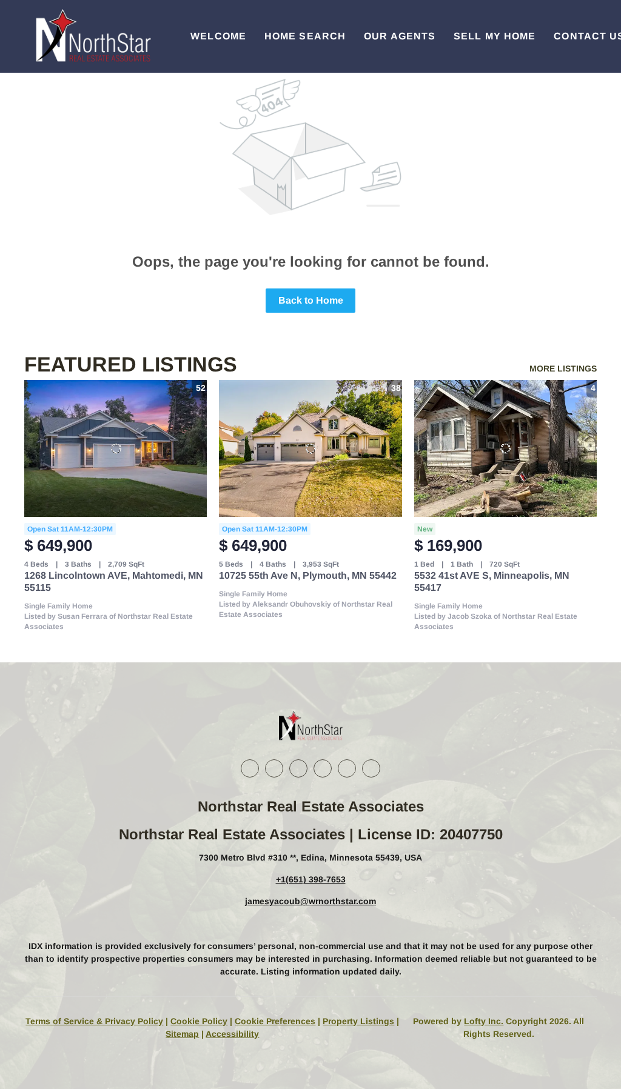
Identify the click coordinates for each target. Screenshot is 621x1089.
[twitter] (298, 768)
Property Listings (358, 1021)
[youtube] (347, 768)
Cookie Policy (198, 1021)
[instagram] (323, 768)
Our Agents (399, 36)
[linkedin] (274, 768)
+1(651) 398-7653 (311, 879)
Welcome (218, 36)
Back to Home (310, 300)
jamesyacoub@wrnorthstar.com (310, 901)
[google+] (371, 768)
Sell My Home (494, 36)
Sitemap (182, 1034)
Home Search (305, 36)
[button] (92, 36)
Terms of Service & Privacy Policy (94, 1021)
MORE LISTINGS (563, 368)
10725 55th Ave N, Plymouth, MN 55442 (308, 575)
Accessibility (232, 1034)
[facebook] (250, 768)
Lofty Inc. (483, 1021)
